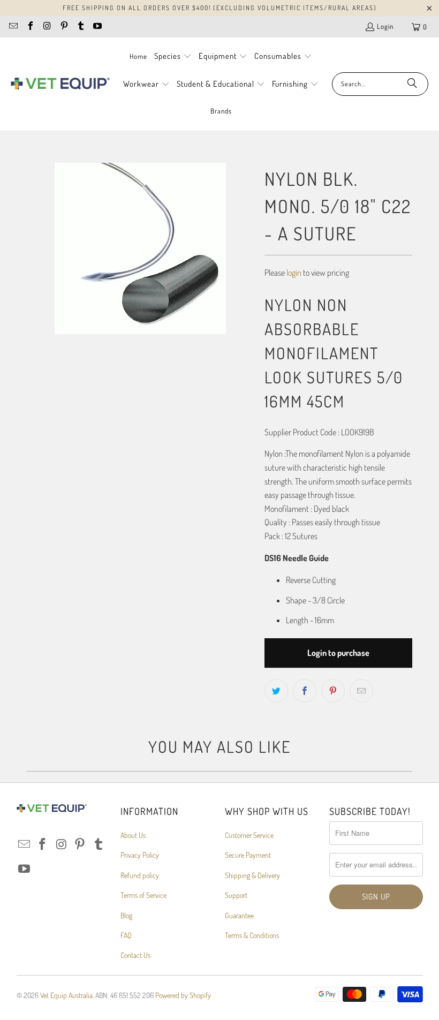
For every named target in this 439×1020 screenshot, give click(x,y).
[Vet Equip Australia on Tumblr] (80, 26)
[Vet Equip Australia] (60, 84)
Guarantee (239, 915)
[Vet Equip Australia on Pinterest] (63, 26)
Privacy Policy (139, 854)
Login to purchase (338, 652)
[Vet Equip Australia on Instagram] (46, 26)
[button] (173, 57)
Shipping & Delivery (252, 875)
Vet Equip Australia (66, 995)
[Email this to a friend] (361, 690)
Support (236, 895)
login (293, 272)
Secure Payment (248, 854)
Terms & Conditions (252, 935)
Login (385, 26)
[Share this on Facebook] (304, 690)
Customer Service (249, 835)
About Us (133, 835)
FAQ (126, 935)
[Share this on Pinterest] (333, 690)
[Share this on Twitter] (276, 690)
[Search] (412, 84)
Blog (126, 915)
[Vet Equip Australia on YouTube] (97, 26)
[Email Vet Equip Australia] (13, 26)
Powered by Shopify (183, 995)
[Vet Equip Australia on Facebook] (29, 26)
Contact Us (135, 954)
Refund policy (139, 875)
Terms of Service (143, 895)
